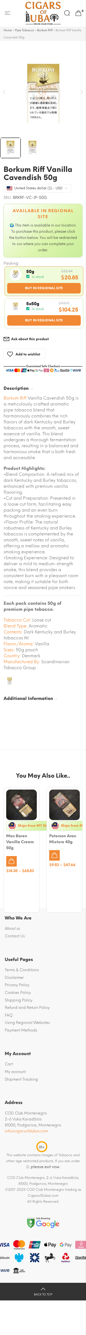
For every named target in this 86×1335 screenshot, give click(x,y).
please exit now (45, 1167)
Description (16, 388)
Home (8, 30)
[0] (78, 13)
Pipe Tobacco (24, 30)
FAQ (9, 1015)
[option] (43, 93)
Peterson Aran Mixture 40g (62, 839)
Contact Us (15, 936)
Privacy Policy (17, 985)
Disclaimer (14, 977)
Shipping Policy (18, 1000)
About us (12, 928)
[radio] (44, 281)
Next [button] (82, 92)
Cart (9, 1064)
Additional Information (28, 698)
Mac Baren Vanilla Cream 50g (20, 842)
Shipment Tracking (21, 1079)
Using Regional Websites (27, 1022)
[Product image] (21, 805)
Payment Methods (21, 1030)
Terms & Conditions (22, 970)
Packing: (11, 263)
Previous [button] (4, 92)
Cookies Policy (18, 992)
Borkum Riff (45, 30)
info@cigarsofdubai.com (26, 1131)
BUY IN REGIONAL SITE (44, 288)
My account (15, 1071)
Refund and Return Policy (27, 1007)
